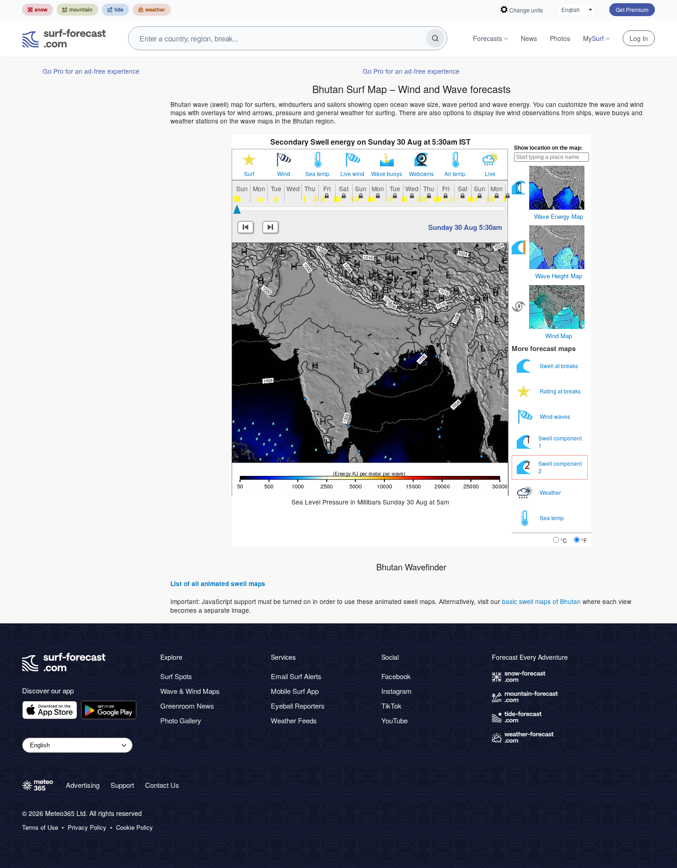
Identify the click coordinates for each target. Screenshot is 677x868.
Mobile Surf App (295, 691)
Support (122, 785)
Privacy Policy (87, 827)
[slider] (237, 209)
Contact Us (162, 785)
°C (563, 540)
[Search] (435, 38)
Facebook (396, 676)
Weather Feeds (294, 720)
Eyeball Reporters (298, 705)
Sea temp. (318, 173)
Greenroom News (187, 705)
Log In (639, 38)
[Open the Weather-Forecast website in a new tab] (152, 10)
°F (584, 540)
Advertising (82, 785)
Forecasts (487, 38)
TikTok (391, 705)
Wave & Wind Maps (190, 691)
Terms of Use (40, 827)
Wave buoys (386, 173)
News (529, 38)
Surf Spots (176, 676)
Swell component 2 (560, 467)
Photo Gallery (180, 720)
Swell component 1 (560, 441)
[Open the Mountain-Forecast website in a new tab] (77, 10)
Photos (560, 38)
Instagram (396, 691)
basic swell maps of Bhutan (541, 601)
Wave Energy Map (558, 216)
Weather (551, 492)
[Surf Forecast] (64, 38)
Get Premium (632, 9)
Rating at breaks (561, 391)
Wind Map (558, 335)
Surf (249, 173)
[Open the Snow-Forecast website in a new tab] (37, 10)
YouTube (394, 720)
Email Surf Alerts (296, 676)
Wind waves (556, 416)
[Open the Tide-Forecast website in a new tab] (115, 10)
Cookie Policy (134, 827)
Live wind (352, 173)
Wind (283, 173)
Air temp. (455, 173)
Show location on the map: (548, 147)
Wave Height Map (558, 275)
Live (490, 173)
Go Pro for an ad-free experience (91, 71)
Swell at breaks (559, 365)
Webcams (421, 173)
